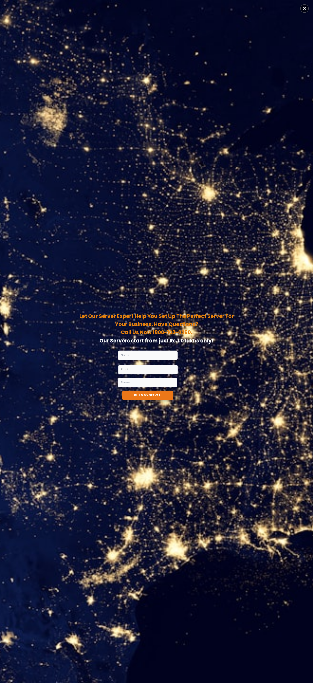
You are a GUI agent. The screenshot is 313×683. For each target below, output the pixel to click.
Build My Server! (148, 395)
